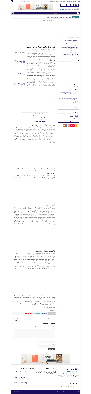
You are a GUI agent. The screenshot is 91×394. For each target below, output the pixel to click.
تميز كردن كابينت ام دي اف (34, 85)
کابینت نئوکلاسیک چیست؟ (39, 116)
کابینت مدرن (42, 119)
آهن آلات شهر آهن (74, 120)
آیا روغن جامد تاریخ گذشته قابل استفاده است (69, 47)
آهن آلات (70, 13)
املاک (74, 13)
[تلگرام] (20, 1)
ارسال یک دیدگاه (40, 49)
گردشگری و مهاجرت (55, 13)
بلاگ (49, 13)
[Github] (23, 1)
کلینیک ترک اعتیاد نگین (73, 116)
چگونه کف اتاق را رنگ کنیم (21, 371)
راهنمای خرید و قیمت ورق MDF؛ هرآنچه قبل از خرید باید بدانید (19, 61)
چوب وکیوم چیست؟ (20, 73)
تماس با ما (63, 1)
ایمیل (53, 344)
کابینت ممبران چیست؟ (40, 121)
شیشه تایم (76, 117)
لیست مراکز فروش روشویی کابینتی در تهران (19, 84)
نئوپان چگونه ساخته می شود (48, 310)
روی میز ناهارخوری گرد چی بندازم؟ (20, 319)
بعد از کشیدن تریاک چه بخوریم (72, 51)
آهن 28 (76, 115)
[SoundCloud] (22, 1)
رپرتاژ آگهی (52, 1)
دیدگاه (53, 328)
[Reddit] (24, 1)
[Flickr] (26, 1)
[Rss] (28, 1)
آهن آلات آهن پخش (74, 121)
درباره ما (57, 1)
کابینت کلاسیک (42, 117)
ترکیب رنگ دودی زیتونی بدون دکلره (71, 43)
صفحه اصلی (54, 20)
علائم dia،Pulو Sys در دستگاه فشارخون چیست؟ (69, 54)
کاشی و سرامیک (64, 13)
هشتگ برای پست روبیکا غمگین (20, 383)
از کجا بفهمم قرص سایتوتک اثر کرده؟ (71, 40)
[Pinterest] (27, 1)
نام (54, 340)
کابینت (49, 20)
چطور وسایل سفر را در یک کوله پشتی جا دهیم (20, 377)
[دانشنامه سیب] (69, 7)
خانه (78, 13)
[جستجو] (12, 1)
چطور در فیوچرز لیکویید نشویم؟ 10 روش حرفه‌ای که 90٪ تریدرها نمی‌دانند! (57, 17)
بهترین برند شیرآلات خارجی (48, 318)
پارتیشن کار (76, 118)
